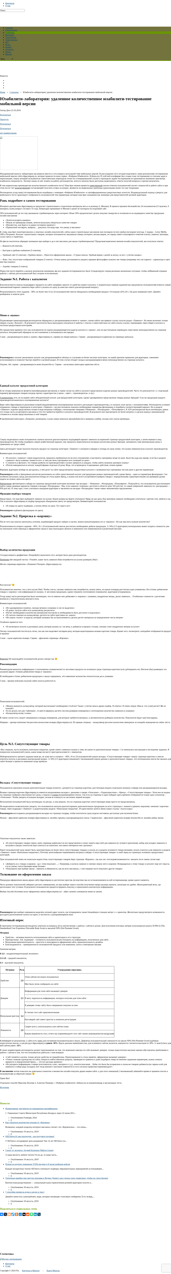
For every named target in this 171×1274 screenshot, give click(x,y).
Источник (4, 1087)
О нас (8, 6)
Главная (9, 28)
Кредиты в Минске (31, 1270)
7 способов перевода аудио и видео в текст (24, 1192)
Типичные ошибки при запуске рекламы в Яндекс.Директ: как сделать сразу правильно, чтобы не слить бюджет (56, 1178)
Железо (8, 54)
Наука (8, 52)
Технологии (10, 37)
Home (2, 92)
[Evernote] (31, 1214)
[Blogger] (9, 1214)
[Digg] (24, 1214)
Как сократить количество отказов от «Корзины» (27, 1122)
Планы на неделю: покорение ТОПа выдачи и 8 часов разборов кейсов (37, 1164)
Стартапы (9, 32)
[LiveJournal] (39, 1214)
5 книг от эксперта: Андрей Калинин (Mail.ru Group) (29, 1150)
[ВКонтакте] (1, 1214)
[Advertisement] (65, 18)
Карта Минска (53, 1270)
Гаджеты (9, 49)
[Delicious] (12, 1214)
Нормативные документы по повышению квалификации (31, 1108)
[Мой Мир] (20, 1214)
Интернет (9, 35)
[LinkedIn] (35, 1214)
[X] (5, 1214)
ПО (7, 42)
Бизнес (8, 47)
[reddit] (27, 1214)
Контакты (9, 3)
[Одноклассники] (16, 1214)
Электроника (11, 40)
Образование (11, 30)
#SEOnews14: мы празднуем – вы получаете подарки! (29, 1136)
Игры (7, 44)
